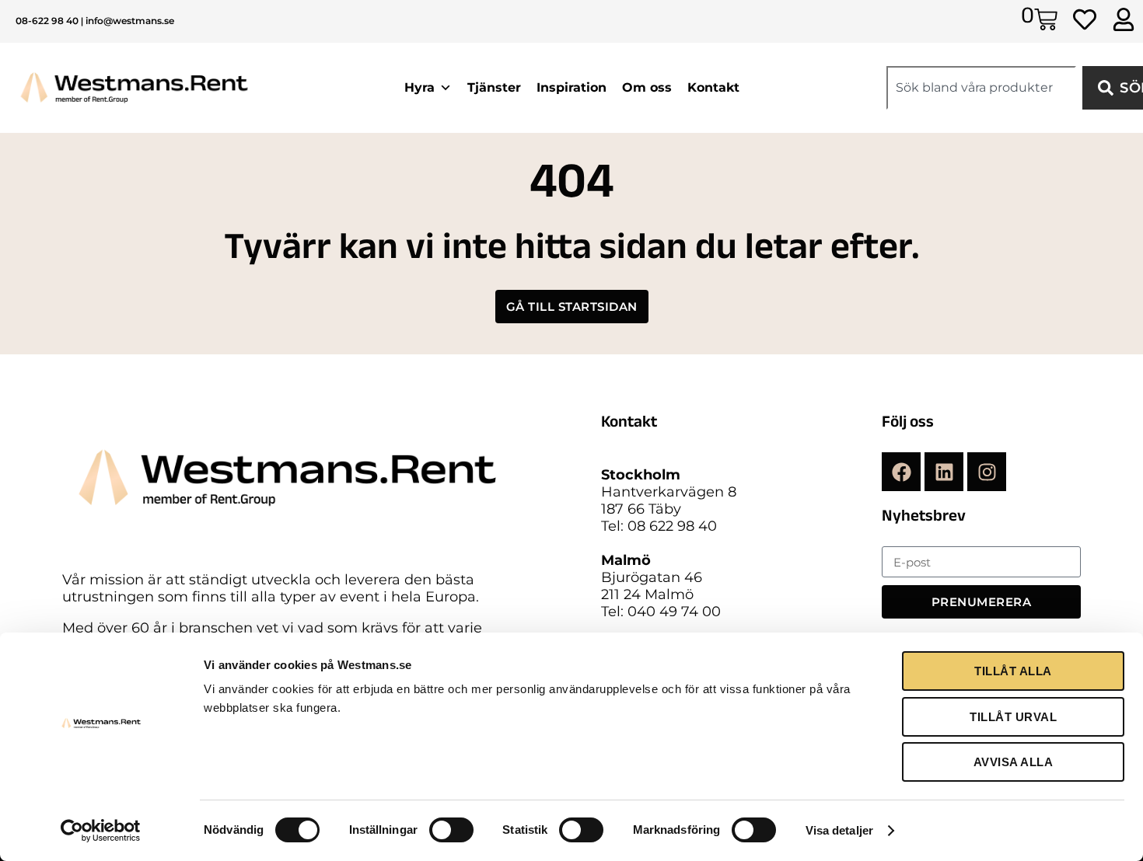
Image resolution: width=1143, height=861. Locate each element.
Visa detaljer (839, 830)
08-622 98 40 (47, 20)
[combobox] (981, 88)
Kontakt (713, 87)
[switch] (451, 829)
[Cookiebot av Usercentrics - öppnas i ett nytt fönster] (101, 830)
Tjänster (494, 87)
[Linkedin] (944, 471)
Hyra (419, 87)
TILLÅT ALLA (1013, 671)
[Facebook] (901, 471)
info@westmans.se (130, 20)
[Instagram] (986, 471)
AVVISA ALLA (1013, 762)
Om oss (647, 87)
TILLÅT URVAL (1013, 716)
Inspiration (571, 87)
